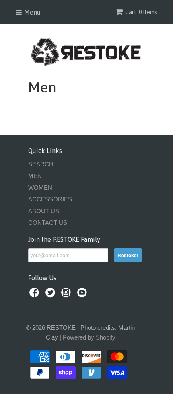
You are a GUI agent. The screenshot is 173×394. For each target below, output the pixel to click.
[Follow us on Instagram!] (67, 295)
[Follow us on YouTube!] (83, 295)
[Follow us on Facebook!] (35, 295)
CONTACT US (47, 222)
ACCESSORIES (50, 199)
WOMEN (40, 187)
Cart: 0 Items (141, 12)
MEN (35, 175)
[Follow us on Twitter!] (51, 295)
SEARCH (41, 164)
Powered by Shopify (89, 337)
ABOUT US (43, 210)
